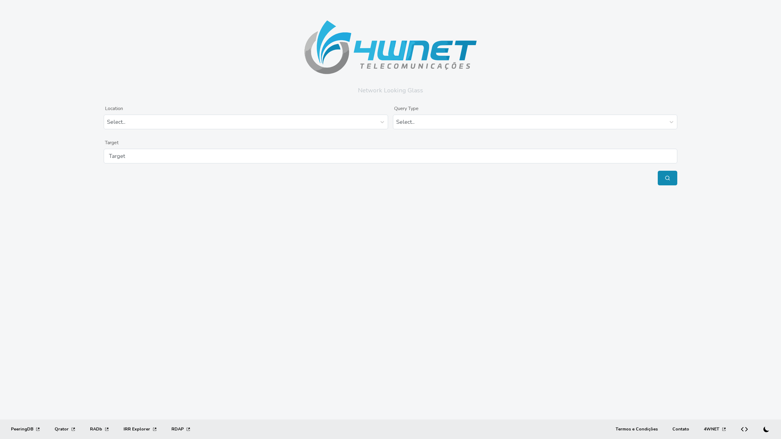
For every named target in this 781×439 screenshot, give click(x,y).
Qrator (62, 429)
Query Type (406, 108)
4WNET (711, 429)
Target (112, 142)
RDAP (177, 429)
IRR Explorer (137, 429)
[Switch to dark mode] (766, 429)
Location (114, 108)
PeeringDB (22, 429)
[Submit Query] (667, 178)
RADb (96, 429)
